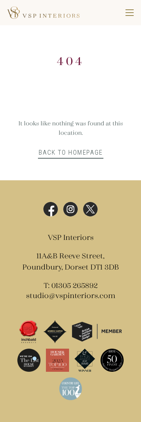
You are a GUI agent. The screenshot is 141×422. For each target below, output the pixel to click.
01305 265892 (74, 286)
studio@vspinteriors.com (70, 296)
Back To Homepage (71, 152)
